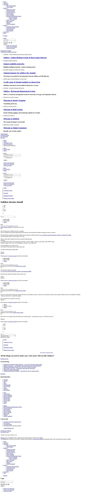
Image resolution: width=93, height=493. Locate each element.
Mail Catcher (9, 21)
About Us (5, 3)
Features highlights (7, 395)
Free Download (4, 136)
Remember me (8, 157)
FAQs (4, 403)
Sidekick (8, 22)
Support (5, 25)
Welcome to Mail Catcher (13, 109)
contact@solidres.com (8, 428)
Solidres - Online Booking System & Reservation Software (25, 58)
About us (5, 379)
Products (5, 8)
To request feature (7, 424)
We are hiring (6, 390)
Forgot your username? (11, 47)
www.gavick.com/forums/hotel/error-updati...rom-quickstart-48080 (16, 271)
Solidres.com (4, 437)
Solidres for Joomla (10, 9)
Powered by (43, 352)
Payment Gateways (10, 12)
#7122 (11, 311)
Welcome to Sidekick (11, 119)
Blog (4, 33)
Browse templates (7, 396)
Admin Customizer (10, 24)
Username (5, 154)
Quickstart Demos (5, 135)
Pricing (5, 405)
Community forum (10, 28)
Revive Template (10, 15)
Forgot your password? (11, 45)
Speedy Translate (10, 20)
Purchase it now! (4, 358)
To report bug (6, 423)
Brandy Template (13, 17)
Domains (5, 389)
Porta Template (9, 13)
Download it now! (5, 432)
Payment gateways (7, 408)
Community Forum (7, 143)
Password (5, 156)
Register (5, 35)
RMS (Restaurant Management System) (12, 407)
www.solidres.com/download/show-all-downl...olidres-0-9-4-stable (55, 235)
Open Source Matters (38, 439)
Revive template (7, 411)
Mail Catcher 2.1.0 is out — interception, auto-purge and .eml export (19, 368)
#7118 (11, 226)
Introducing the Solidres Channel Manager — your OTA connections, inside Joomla (22, 364)
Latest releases (9, 7)
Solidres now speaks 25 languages (11, 369)
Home (4, 1)
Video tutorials (9, 30)
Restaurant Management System (13, 16)
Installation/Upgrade (8, 195)
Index (4, 148)
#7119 (11, 264)
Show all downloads (11, 5)
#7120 (11, 289)
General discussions (8, 144)
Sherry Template (13, 18)
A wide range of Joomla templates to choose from (21, 82)
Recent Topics (6, 149)
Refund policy (6, 398)
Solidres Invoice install (8, 198)
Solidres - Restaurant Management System (19, 91)
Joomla (4, 439)
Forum (5, 141)
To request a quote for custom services (12, 421)
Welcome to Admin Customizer (15, 128)
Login (4, 38)
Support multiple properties (13, 64)
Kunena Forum (49, 352)
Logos (4, 387)
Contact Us (6, 32)
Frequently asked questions (12, 26)
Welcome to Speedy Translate (14, 100)
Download (5, 4)
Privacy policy (6, 400)
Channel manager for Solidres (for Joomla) (19, 73)
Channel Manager (10, 11)
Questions (5, 193)
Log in (5, 44)
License (5, 401)
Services (5, 381)
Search (5, 150)
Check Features (4, 134)
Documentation (9, 29)
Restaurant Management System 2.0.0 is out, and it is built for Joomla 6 (19, 367)
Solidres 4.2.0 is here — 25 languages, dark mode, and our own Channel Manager (22, 365)
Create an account (10, 48)
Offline (5, 222)
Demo (4, 392)
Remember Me (6, 42)
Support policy (6, 399)
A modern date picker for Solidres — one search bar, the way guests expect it (21, 371)
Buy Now (3, 137)
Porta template (6, 409)
